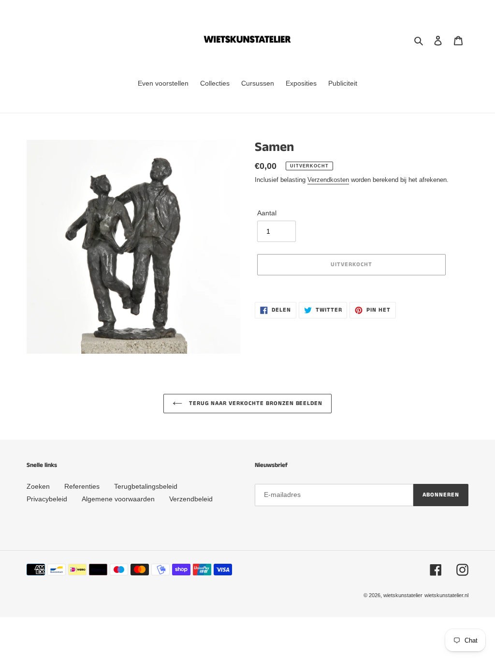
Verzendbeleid (191, 499)
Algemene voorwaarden (118, 499)
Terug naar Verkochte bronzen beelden (255, 403)
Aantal (267, 213)
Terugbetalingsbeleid (145, 486)
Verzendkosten (328, 179)
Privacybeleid (47, 499)
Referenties (82, 486)
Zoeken (38, 486)
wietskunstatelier (402, 595)
